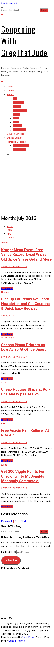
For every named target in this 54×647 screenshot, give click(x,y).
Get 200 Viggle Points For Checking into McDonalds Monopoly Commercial (23, 476)
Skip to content (9, 2)
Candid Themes (16, 640)
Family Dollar (19, 129)
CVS (15, 98)
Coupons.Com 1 (21, 145)
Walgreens (18, 102)
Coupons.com (19, 149)
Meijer (16, 118)
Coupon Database (16, 133)
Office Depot (8, 337)
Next (23, 521)
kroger (16, 122)
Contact (11, 90)
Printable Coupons (16, 141)
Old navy (17, 125)
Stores (10, 94)
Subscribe (11, 560)
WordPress (28, 637)
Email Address (8, 551)
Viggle (4, 464)
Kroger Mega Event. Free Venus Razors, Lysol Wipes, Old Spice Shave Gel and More (26, 254)
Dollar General (20, 110)
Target (16, 114)
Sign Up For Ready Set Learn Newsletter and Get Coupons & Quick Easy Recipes (25, 304)
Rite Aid (17, 106)
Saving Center (14, 137)
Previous (5, 521)
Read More (7, 288)
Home (10, 86)
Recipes (5, 291)
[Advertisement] (27, 184)
